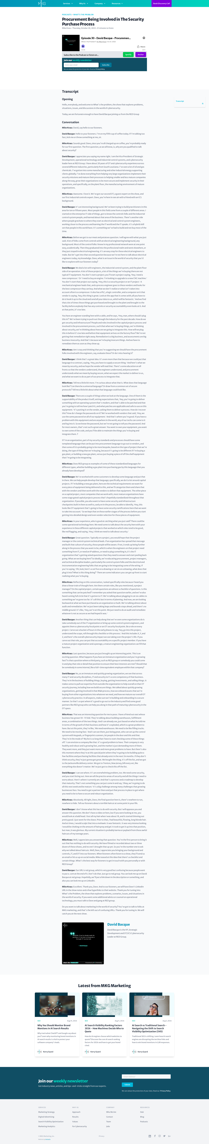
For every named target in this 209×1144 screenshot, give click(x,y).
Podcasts (66, 14)
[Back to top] (203, 104)
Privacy (101, 1136)
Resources (116, 3)
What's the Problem (83, 14)
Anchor (141, 54)
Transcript (180, 101)
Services (66, 3)
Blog (142, 1117)
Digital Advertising (46, 1117)
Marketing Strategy (46, 1112)
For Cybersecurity (79, 1126)
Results (75, 1117)
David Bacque (118, 924)
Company (99, 3)
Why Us (82, 3)
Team (108, 1121)
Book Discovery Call (161, 3)
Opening (67, 99)
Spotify (128, 54)
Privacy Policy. (100, 69)
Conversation (70, 122)
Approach (76, 1112)
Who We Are (111, 1112)
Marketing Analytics (46, 1126)
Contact (109, 1117)
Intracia (47, 1139)
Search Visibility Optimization (50, 1121)
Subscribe (105, 65)
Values (75, 1121)
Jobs (108, 1126)
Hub (142, 1112)
